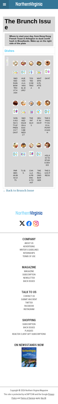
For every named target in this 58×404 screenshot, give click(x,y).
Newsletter (29, 278)
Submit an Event (29, 299)
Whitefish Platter (39, 83)
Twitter (29, 302)
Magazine (29, 271)
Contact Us (29, 296)
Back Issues (29, 281)
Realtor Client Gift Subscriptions (29, 334)
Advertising (29, 246)
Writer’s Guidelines (29, 249)
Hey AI (43, 398)
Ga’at (47, 78)
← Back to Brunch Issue (18, 190)
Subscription (29, 274)
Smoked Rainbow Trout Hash (15, 85)
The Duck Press (47, 173)
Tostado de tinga (31, 83)
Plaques (29, 330)
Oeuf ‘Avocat (39, 120)
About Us (29, 243)
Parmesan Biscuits (15, 175)
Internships (29, 253)
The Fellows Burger (39, 175)
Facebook (29, 306)
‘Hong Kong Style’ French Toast (15, 125)
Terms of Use (29, 256)
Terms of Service (28, 398)
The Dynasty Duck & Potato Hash (47, 125)
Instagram (29, 309)
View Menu (4, 4)
